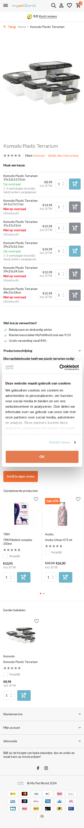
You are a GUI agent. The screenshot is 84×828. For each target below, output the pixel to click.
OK (42, 457)
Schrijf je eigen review (20, 476)
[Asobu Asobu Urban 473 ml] (62, 514)
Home (22, 27)
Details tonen (59, 442)
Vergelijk (14, 556)
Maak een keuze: (14, 165)
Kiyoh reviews (48, 16)
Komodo (39, 155)
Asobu (49, 534)
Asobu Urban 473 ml (58, 540)
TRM (6, 534)
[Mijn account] (61, 5)
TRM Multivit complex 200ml (17, 541)
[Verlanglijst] (69, 5)
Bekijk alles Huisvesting (63, 155)
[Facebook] (38, 768)
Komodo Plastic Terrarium (20, 662)
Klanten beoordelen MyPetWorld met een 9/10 (40, 335)
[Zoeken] (53, 5)
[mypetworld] (23, 5)
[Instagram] (46, 768)
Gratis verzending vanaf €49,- (28, 340)
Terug (11, 27)
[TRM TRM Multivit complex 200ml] (20, 514)
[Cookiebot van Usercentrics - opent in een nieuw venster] (60, 367)
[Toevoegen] (23, 577)
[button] (40, 593)
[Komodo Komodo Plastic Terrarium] (21, 636)
